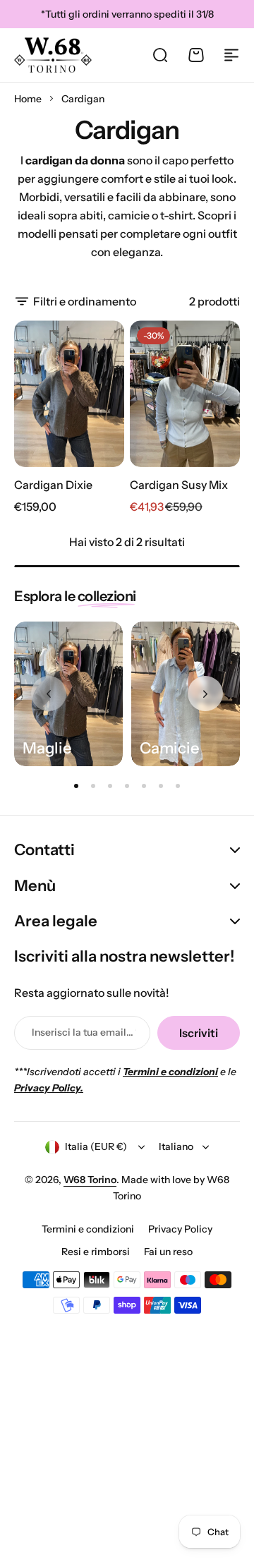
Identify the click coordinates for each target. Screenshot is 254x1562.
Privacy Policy (180, 1229)
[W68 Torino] (53, 55)
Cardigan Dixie (53, 485)
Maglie (47, 748)
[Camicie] (185, 694)
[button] (205, 693)
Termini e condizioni (88, 1229)
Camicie (169, 748)
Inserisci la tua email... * (84, 1032)
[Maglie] (68, 694)
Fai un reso (168, 1251)
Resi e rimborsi (95, 1251)
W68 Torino (90, 1179)
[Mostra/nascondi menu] (231, 55)
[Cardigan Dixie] (69, 393)
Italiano (176, 1146)
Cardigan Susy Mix (179, 485)
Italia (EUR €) (96, 1146)
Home (28, 98)
